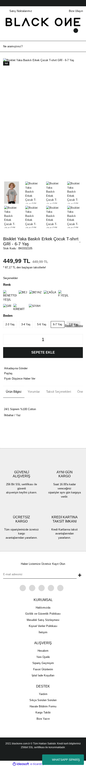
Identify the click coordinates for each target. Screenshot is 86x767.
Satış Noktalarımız (20, 11)
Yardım (43, 694)
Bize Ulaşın (76, 11)
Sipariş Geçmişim (43, 663)
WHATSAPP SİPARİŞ (66, 759)
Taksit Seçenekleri (58, 391)
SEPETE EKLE (43, 352)
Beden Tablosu (74, 325)
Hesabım (43, 650)
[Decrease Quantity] (7, 339)
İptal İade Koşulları (43, 675)
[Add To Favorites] (80, 240)
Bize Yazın (43, 718)
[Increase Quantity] (78, 339)
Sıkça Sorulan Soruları (43, 700)
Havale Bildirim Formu (43, 706)
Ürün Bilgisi (13, 391)
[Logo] (43, 21)
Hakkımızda (43, 607)
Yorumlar (34, 391)
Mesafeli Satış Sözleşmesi (43, 620)
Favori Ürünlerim (43, 669)
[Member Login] (43, 34)
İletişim (43, 632)
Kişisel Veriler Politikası (43, 626)
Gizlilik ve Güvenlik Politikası (43, 613)
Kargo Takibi (43, 712)
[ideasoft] (21, 764)
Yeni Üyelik (43, 657)
